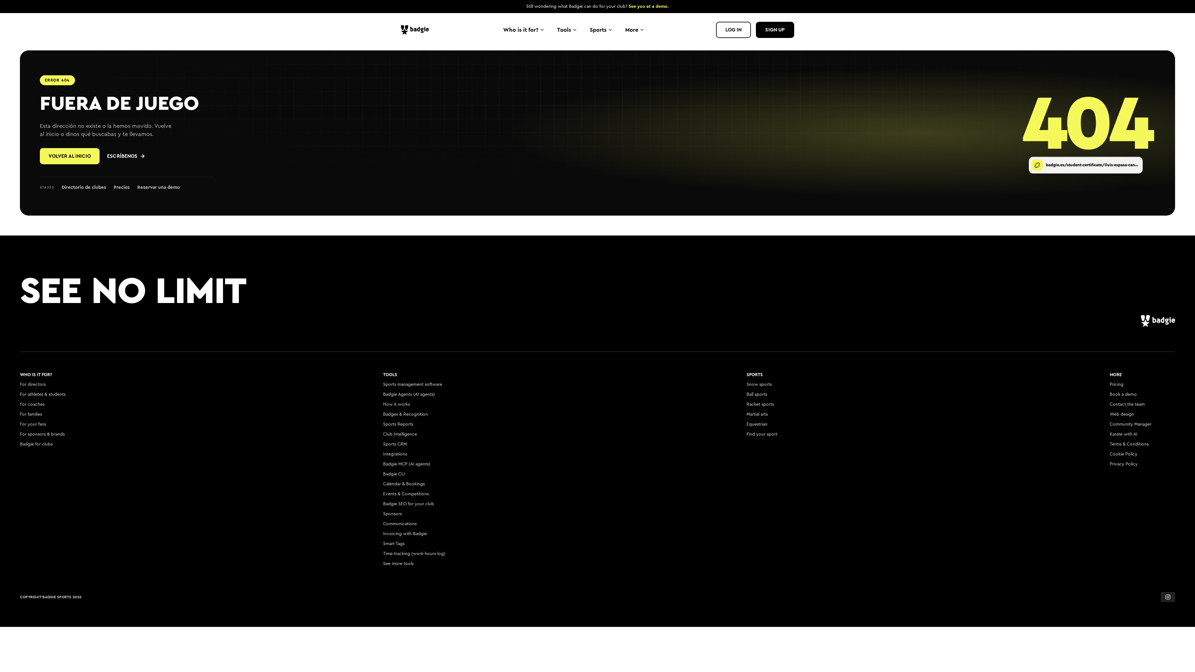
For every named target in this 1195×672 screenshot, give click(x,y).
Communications (400, 524)
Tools (564, 30)
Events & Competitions (406, 494)
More (631, 30)
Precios (122, 187)
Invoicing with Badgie (405, 534)
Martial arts (757, 414)
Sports (598, 30)
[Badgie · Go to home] (416, 30)
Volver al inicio (70, 156)
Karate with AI (1123, 434)
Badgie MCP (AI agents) (406, 464)
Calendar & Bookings (404, 484)
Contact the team (1127, 404)
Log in (733, 29)
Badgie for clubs (36, 444)
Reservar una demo (158, 187)
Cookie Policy (1123, 454)
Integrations (395, 454)
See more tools (398, 564)
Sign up (775, 29)
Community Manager (1130, 424)
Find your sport (762, 434)
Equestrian (757, 424)
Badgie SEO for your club (408, 504)
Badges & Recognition (405, 414)
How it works (396, 404)
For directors (33, 384)
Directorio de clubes (84, 187)
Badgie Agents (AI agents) (409, 394)
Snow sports (759, 384)
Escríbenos (122, 156)
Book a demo (1123, 394)
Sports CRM (395, 444)
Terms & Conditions (1129, 444)
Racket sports (760, 404)
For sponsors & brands (42, 434)
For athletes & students (43, 394)
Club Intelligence (400, 434)
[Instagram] (1168, 597)
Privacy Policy (1124, 464)
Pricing (1116, 384)
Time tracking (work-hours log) (414, 554)
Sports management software (412, 384)
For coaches (32, 404)
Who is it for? (520, 30)
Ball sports (757, 394)
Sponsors (392, 514)
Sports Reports (398, 424)
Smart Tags (394, 544)
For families (31, 414)
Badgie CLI (394, 474)
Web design (1122, 414)
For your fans (33, 424)
